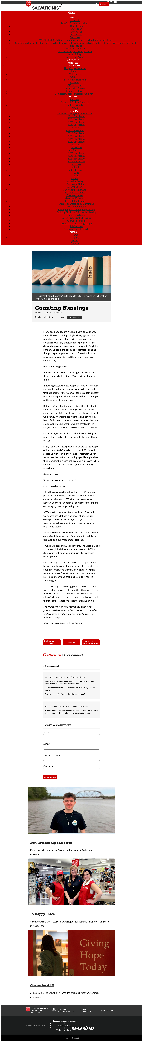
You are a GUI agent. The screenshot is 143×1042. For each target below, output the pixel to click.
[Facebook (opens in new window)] (74, 1028)
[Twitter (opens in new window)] (79, 1028)
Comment (49, 766)
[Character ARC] (71, 975)
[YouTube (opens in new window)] (85, 1028)
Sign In (81, 4)
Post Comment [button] (50, 777)
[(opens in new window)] (54, 1010)
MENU (110, 1)
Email (46, 743)
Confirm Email (51, 755)
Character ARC (42, 985)
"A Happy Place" (43, 914)
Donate (90, 4)
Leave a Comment (73, 655)
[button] (52, 642)
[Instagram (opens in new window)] (91, 1028)
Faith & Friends (74, 317)
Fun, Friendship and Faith (51, 843)
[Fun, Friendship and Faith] (71, 832)
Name (46, 732)
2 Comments (54, 655)
